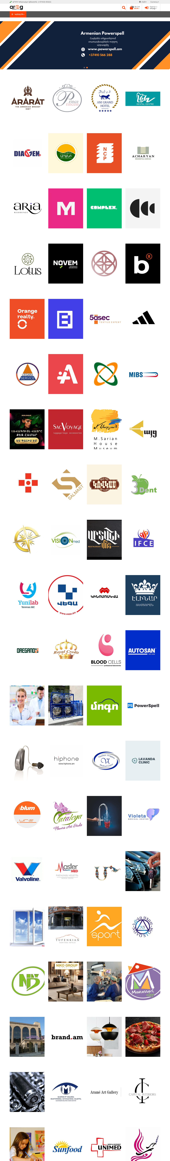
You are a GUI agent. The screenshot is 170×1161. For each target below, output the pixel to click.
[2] (87, 67)
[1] (84, 67)
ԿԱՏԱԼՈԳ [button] (19, 14)
